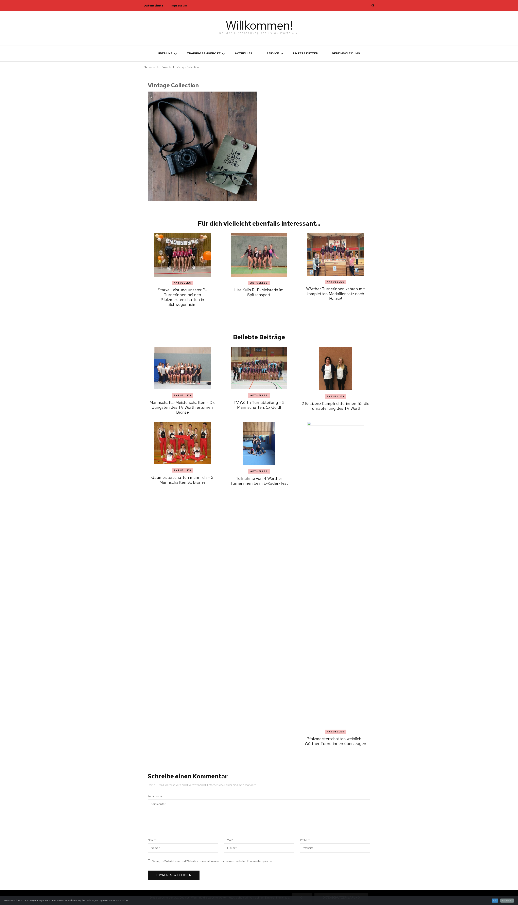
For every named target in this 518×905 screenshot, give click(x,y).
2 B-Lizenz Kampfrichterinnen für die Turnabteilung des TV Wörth (335, 406)
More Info (507, 900)
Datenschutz (153, 5)
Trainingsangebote (204, 53)
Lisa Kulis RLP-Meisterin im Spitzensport (258, 292)
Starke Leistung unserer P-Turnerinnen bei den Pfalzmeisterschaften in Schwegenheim (182, 297)
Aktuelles (243, 53)
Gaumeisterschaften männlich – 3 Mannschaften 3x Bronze (182, 480)
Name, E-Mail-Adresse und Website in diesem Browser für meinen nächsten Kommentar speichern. (213, 861)
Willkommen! (259, 25)
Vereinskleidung (346, 53)
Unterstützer (305, 53)
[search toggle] (373, 5)
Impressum (179, 5)
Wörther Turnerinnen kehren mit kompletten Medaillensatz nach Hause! (335, 293)
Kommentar (155, 796)
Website (305, 840)
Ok (495, 900)
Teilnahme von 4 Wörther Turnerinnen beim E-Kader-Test (259, 481)
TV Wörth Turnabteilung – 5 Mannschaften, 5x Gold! (259, 405)
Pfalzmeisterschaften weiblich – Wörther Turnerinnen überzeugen (335, 741)
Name (152, 840)
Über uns (165, 53)
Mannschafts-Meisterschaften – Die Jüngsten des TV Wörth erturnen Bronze (182, 407)
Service (272, 53)
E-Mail (229, 840)
